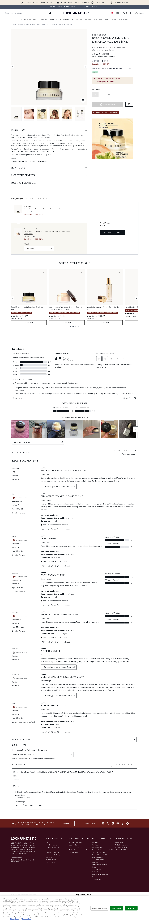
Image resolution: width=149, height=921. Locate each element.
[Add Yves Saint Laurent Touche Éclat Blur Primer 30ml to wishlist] (119, 271)
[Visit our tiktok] (122, 823)
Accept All (131, 908)
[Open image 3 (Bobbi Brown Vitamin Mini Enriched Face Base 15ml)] (42, 114)
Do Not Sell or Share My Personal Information (22, 861)
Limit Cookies (116, 908)
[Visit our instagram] (112, 823)
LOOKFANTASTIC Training (123, 850)
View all (130, 69)
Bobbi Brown (30, 24)
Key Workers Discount (99, 872)
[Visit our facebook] (103, 823)
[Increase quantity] (109, 94)
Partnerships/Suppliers (99, 864)
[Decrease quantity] (95, 94)
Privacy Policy (73, 845)
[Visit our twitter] (107, 823)
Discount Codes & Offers (100, 855)
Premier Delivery (50, 860)
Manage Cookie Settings (99, 908)
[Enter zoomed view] (83, 100)
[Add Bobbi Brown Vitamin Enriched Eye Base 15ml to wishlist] (43, 271)
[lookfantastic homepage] (76, 13)
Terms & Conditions (75, 842)
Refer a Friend (96, 869)
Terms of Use (26, 919)
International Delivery (52, 855)
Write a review (97, 56)
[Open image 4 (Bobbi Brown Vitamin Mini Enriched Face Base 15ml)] (54, 114)
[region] (74, 908)
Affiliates (95, 862)
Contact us (49, 857)
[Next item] (136, 298)
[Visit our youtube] (117, 823)
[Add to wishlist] (129, 104)
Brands (20, 24)
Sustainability (73, 852)
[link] (127, 13)
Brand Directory (97, 847)
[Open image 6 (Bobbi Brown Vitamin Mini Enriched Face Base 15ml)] (80, 114)
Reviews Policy (73, 855)
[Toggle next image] (85, 66)
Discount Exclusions (52, 847)
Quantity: (96, 90)
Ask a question (109, 56)
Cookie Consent (16, 858)
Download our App (51, 845)
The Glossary (96, 845)
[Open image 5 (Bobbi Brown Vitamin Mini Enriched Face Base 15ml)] (67, 114)
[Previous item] (12, 298)
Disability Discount (98, 857)
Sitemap (94, 867)
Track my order (50, 862)
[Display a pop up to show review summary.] (27, 316)
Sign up (66, 823)
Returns (48, 850)
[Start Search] (50, 13)
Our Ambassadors (98, 860)
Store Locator (120, 842)
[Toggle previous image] (12, 66)
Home (13, 24)
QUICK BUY (29, 323)
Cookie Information (75, 847)
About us (95, 842)
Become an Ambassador (100, 874)
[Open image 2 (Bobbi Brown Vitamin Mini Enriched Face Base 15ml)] (29, 114)
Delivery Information (52, 852)
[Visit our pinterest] (127, 823)
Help (47, 842)
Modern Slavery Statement (78, 850)
